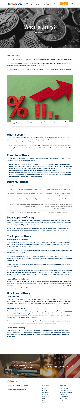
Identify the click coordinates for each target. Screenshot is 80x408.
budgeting (18, 330)
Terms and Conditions (66, 390)
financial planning (28, 330)
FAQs (43, 398)
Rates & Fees (63, 398)
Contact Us (45, 394)
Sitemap (44, 402)
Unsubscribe (45, 396)
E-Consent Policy (64, 396)
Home (8, 55)
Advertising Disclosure (66, 392)
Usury (8, 59)
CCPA (61, 400)
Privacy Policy (64, 388)
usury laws (56, 148)
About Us (44, 390)
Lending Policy (64, 394)
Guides (40, 21)
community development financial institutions (51, 315)
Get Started (45, 392)
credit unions (68, 311)
